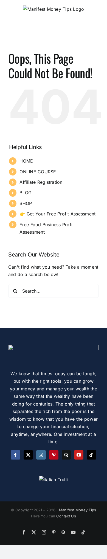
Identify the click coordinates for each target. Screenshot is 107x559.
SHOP (25, 203)
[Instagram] (41, 455)
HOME (26, 161)
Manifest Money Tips (77, 510)
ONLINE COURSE (37, 171)
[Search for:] (53, 290)
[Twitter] (28, 455)
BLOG (25, 192)
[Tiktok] (91, 455)
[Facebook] (15, 455)
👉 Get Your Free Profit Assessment (57, 214)
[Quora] (66, 455)
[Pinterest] (53, 455)
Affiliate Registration (40, 182)
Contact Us (66, 516)
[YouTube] (78, 455)
